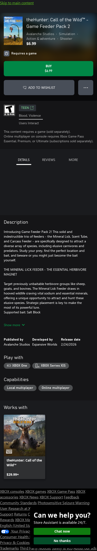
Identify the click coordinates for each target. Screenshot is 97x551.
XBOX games (35, 491)
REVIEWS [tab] (48, 159)
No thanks (62, 540)
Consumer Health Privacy (20, 536)
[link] (24, 447)
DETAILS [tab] (23, 159)
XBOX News (29, 496)
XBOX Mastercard (29, 519)
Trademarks (9, 548)
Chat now (62, 531)
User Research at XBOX (19, 508)
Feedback (71, 496)
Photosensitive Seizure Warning (63, 502)
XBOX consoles (12, 491)
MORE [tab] (73, 159)
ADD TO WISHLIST (41, 87)
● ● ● (86, 87)
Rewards (7, 519)
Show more (12, 325)
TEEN (25, 108)
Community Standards (18, 502)
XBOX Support (51, 496)
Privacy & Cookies (15, 542)
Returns (20, 513)
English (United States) (18, 525)
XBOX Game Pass (61, 491)
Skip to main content (17, 2)
